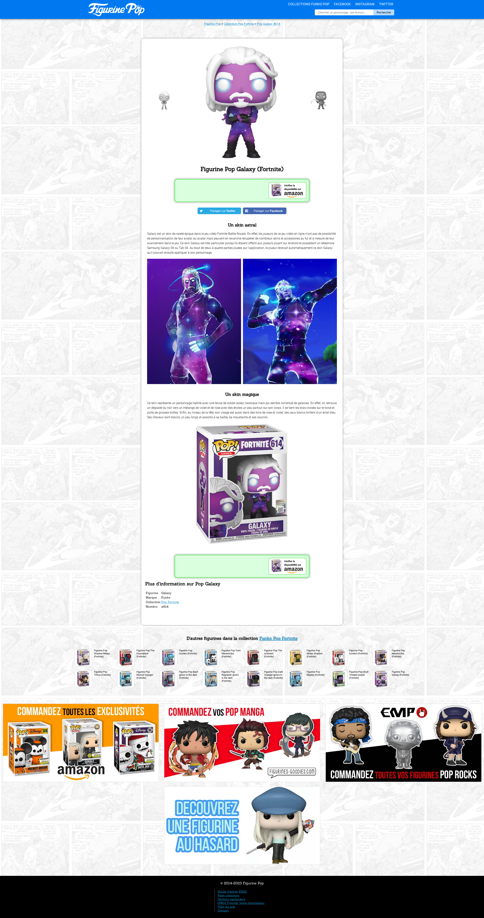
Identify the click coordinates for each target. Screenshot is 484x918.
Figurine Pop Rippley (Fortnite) (316, 673)
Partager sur (222, 210)
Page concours (228, 895)
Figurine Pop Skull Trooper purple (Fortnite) (358, 674)
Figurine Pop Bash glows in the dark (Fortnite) (188, 674)
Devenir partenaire (231, 899)
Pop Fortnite (170, 602)
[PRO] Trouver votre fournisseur (241, 903)
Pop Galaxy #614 (268, 24)
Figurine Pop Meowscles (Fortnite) (398, 653)
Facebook (342, 4)
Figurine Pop (212, 24)
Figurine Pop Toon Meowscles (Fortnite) (231, 653)
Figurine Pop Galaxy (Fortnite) (400, 673)
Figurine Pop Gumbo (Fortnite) (188, 652)
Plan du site (226, 907)
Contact (223, 910)
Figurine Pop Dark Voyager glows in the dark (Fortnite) (273, 674)
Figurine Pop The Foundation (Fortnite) (145, 653)
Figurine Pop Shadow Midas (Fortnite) (102, 653)
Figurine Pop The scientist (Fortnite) (273, 653)
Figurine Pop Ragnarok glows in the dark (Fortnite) (230, 676)
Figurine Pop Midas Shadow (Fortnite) (315, 653)
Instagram (365, 4)
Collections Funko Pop (308, 4)
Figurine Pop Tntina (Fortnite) (102, 673)
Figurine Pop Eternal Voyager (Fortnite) (145, 674)
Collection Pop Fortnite (239, 24)
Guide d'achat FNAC (232, 891)
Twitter (386, 4)
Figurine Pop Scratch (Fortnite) (358, 652)
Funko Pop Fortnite (278, 638)
